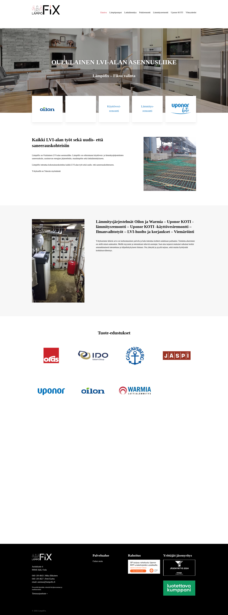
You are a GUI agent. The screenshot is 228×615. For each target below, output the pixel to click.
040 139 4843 (38, 575)
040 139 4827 (38, 579)
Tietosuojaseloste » (40, 593)
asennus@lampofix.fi (46, 582)
